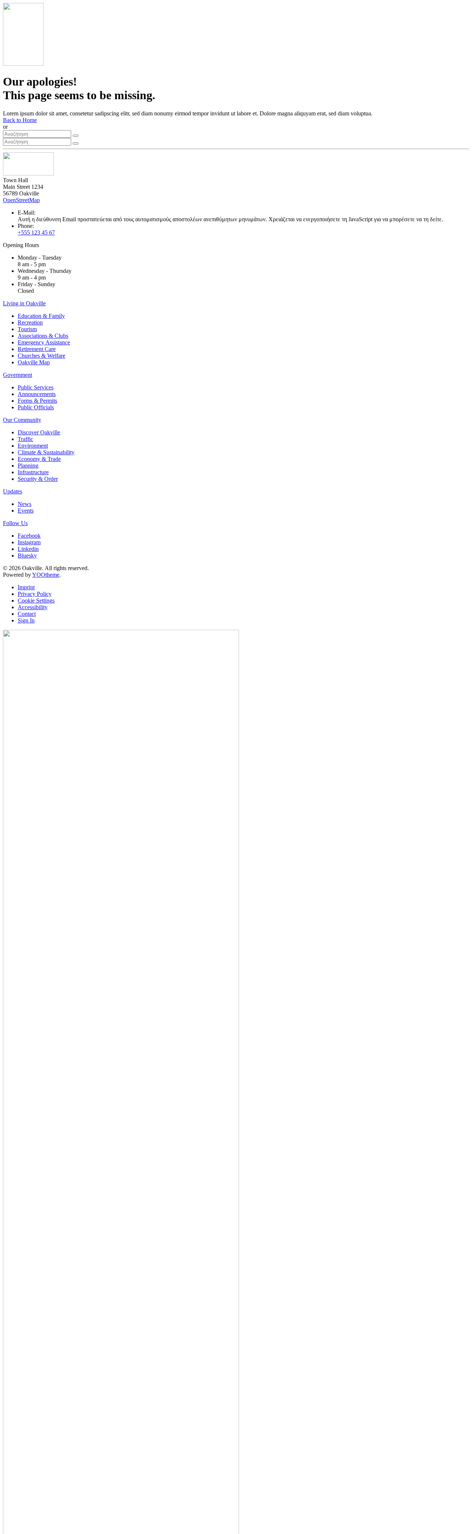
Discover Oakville (39, 432)
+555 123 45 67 (36, 232)
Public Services (35, 387)
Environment (33, 445)
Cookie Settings (36, 600)
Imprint (26, 587)
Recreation (30, 322)
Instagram (29, 542)
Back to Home (20, 120)
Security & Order (38, 479)
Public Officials (36, 407)
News (24, 504)
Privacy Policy (35, 594)
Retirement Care (37, 349)
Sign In (26, 620)
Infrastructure (33, 472)
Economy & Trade (39, 459)
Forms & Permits (37, 401)
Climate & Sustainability (46, 452)
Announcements (37, 394)
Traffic (25, 439)
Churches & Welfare (41, 356)
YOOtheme (45, 575)
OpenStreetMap (21, 200)
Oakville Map (34, 362)
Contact (27, 614)
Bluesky (27, 555)
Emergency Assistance (44, 342)
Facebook (29, 535)
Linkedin (28, 549)
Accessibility (33, 607)
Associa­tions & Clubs (43, 336)
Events (26, 510)
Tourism (27, 329)
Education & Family (41, 316)
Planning (28, 465)
